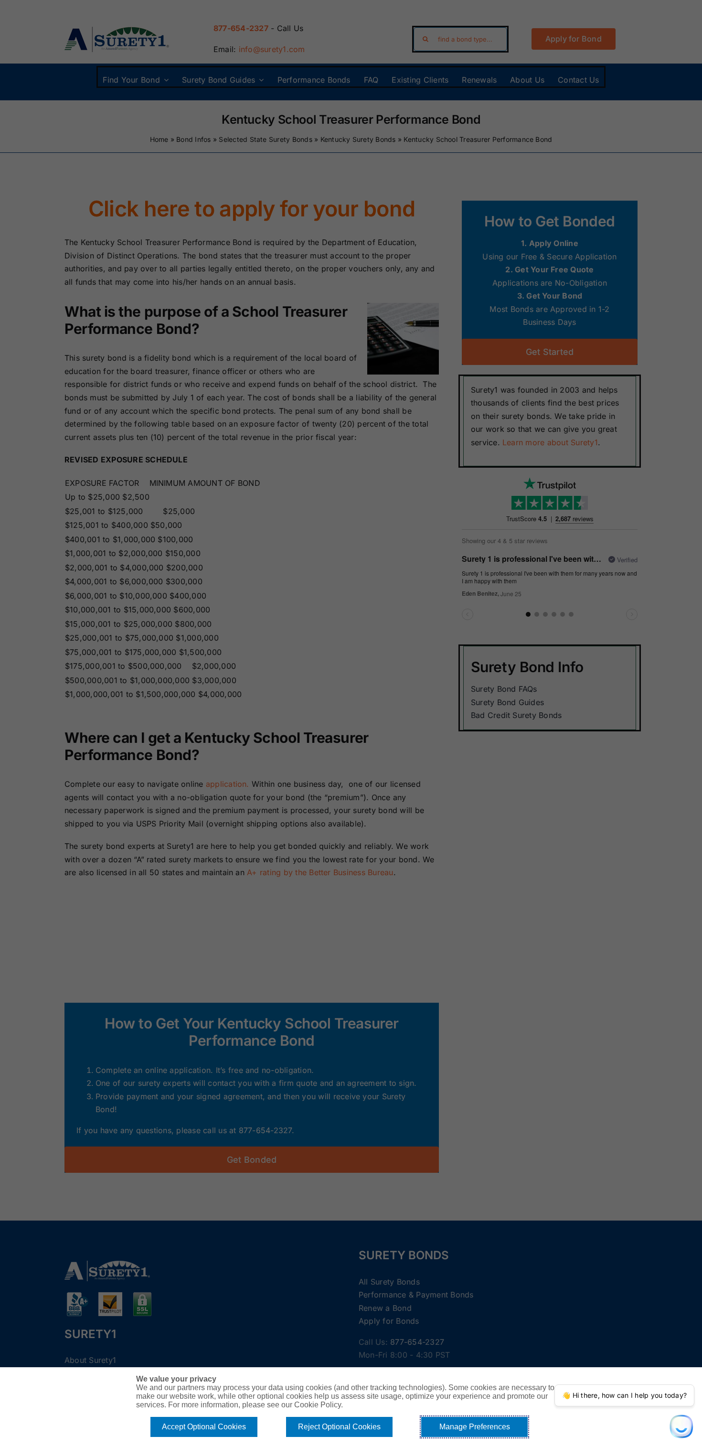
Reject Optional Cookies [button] (339, 1427)
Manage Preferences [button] (474, 1427)
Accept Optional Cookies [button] (204, 1427)
